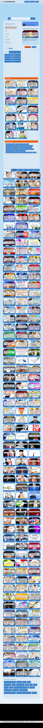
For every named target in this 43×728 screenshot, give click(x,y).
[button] (26, 721)
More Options (13, 54)
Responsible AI (10, 48)
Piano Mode (13, 61)
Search (33, 18)
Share (13, 59)
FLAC (16, 52)
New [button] (25, 170)
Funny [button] (20, 170)
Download (6, 52)
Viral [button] (14, 170)
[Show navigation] (40, 2)
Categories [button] (36, 170)
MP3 (10, 52)
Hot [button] (30, 170)
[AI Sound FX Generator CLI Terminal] (13, 722)
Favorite (13, 57)
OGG (19, 52)
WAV (13, 52)
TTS (11, 721)
